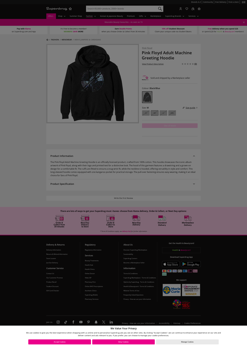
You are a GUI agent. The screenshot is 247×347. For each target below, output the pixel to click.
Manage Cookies (187, 342)
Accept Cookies (60, 342)
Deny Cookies (123, 342)
